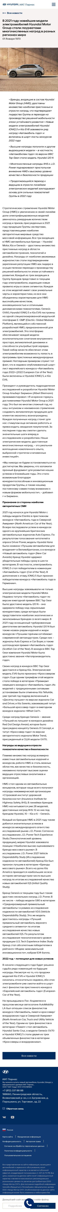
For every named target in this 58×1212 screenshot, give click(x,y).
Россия (10, 1130)
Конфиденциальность (11, 1141)
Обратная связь (15, 1108)
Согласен (43, 1205)
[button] (5, 1071)
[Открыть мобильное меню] (54, 4)
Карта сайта (7, 1137)
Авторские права (33, 1141)
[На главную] (10, 4)
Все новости (14, 12)
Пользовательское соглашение (17, 1155)
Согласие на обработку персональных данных (24, 1146)
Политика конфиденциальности (18, 1151)
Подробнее (15, 1205)
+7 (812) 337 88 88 (12, 1090)
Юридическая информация (29, 1137)
